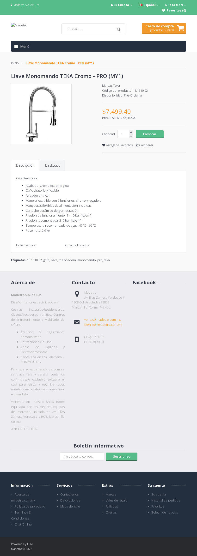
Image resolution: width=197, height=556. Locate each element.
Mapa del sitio (70, 506)
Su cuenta (158, 494)
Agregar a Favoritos (119, 145)
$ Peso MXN (174, 5)
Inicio (15, 63)
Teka (116, 85)
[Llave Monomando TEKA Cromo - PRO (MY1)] (53, 114)
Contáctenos (69, 494)
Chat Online (23, 524)
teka (107, 260)
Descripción (25, 165)
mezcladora (67, 260)
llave (54, 260)
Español (149, 5)
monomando (86, 260)
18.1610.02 (34, 260)
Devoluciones (70, 500)
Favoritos (157, 506)
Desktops (52, 165)
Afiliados (112, 506)
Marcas (111, 494)
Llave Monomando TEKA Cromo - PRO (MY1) (60, 63)
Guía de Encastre (77, 245)
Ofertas (111, 512)
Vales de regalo (117, 500)
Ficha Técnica (26, 245)
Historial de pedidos (165, 500)
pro (99, 260)
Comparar (145, 145)
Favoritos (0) (176, 10)
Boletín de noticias (164, 512)
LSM (30, 544)
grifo (46, 260)
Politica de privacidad (30, 506)
